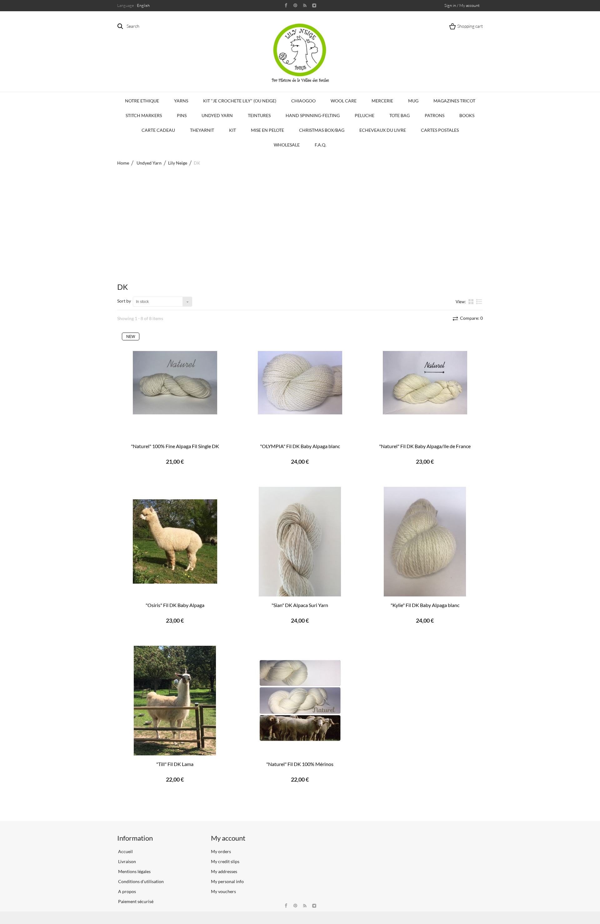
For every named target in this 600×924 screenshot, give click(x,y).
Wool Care (344, 100)
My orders (221, 851)
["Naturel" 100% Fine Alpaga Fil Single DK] (175, 382)
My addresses (224, 871)
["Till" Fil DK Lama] (175, 700)
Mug (413, 100)
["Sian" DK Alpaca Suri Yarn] (300, 541)
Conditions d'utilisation (140, 881)
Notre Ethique (142, 100)
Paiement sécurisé (135, 901)
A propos (126, 891)
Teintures (259, 115)
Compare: (471, 318)
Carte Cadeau (158, 130)
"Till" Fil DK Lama (174, 764)
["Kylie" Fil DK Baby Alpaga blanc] (425, 541)
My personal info (227, 881)
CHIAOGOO (303, 100)
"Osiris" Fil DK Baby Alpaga (175, 605)
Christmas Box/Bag (321, 130)
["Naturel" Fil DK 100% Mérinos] (300, 700)
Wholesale (287, 144)
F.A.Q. (320, 144)
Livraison (126, 861)
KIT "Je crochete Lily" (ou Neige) (239, 100)
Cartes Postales (440, 130)
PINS (182, 115)
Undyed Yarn (217, 115)
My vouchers (223, 891)
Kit (232, 130)
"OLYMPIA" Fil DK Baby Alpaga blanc (300, 446)
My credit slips (225, 861)
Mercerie (382, 100)
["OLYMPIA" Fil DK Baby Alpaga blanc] (300, 382)
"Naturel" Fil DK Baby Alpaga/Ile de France (425, 446)
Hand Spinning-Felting (313, 115)
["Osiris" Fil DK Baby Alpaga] (175, 541)
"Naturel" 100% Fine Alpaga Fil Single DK (175, 446)
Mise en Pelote (267, 130)
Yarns (181, 100)
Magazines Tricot (454, 100)
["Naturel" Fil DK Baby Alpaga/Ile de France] (425, 382)
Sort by (124, 301)
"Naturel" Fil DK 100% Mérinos (299, 764)
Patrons (434, 115)
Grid (471, 301)
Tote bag (399, 115)
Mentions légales (134, 871)
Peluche (364, 115)
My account (228, 838)
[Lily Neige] (300, 53)
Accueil (125, 851)
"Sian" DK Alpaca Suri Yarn (300, 605)
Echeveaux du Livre (382, 130)
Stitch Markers (144, 115)
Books (466, 115)
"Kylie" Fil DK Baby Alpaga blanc (425, 605)
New (130, 336)
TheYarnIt (202, 130)
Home (123, 163)
